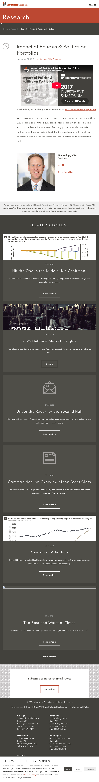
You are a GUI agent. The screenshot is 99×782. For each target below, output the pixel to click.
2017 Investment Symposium (80, 109)
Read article (49, 293)
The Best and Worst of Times (49, 623)
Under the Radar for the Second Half (49, 411)
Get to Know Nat (65, 172)
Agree (68, 769)
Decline (78, 769)
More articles (49, 656)
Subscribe (49, 689)
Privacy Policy (30, 775)
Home (5, 29)
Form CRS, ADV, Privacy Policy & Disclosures (46, 707)
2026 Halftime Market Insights (50, 341)
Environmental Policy (79, 707)
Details (49, 364)
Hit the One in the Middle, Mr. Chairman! (49, 271)
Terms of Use (17, 707)
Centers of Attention (49, 552)
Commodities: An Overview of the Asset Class (49, 482)
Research (14, 29)
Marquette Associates (15, 4)
